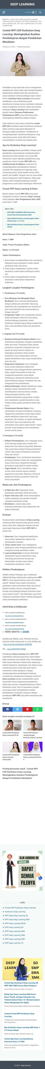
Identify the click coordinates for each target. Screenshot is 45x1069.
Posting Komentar (23, 47)
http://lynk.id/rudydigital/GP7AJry (14, 616)
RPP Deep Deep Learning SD (16, 916)
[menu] (5, 12)
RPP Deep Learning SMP (15, 939)
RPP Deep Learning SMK (15, 935)
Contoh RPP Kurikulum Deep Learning (20, 908)
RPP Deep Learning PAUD (15, 923)
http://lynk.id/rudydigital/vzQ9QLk (14, 622)
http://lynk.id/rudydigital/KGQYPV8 (14, 629)
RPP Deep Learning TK (14, 943)
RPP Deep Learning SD (14, 927)
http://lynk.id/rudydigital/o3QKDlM (17, 644)
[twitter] (18, 709)
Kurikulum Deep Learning (15, 912)
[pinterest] (27, 709)
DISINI (26, 632)
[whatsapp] (38, 709)
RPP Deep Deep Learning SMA (17, 919)
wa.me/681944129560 (16, 649)
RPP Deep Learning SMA (15, 931)
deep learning (22, 4)
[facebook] (8, 709)
